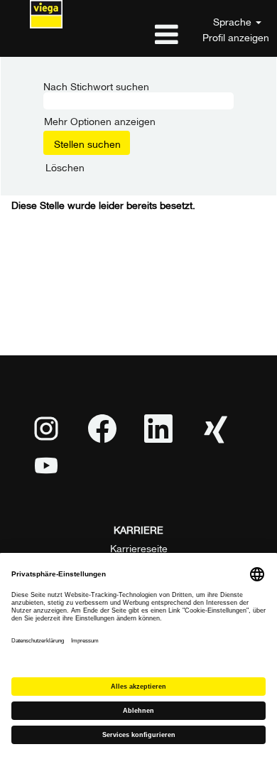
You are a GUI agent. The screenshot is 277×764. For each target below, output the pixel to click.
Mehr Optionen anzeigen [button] (100, 119)
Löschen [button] (65, 166)
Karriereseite (139, 547)
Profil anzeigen (235, 36)
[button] (138, 33)
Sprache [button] (233, 20)
